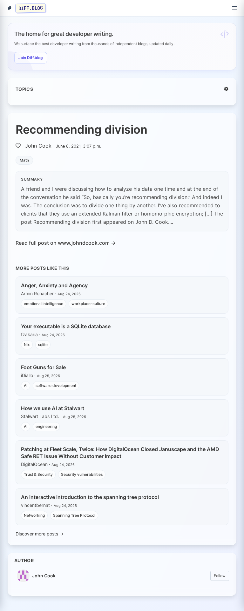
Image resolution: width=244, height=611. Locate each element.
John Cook (38, 146)
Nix (27, 344)
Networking (34, 515)
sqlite (43, 344)
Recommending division (81, 129)
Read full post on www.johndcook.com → (66, 243)
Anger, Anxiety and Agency (54, 285)
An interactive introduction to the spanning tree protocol (90, 497)
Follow (220, 575)
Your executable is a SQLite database (66, 326)
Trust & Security (38, 474)
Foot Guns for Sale (43, 367)
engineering (46, 426)
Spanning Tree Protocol (74, 515)
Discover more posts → (40, 533)
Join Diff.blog (30, 57)
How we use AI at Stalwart (52, 408)
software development (56, 385)
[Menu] (234, 8)
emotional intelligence (43, 303)
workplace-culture (88, 303)
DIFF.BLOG (30, 7)
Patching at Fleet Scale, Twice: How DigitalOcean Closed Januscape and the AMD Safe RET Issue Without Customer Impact (120, 452)
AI (25, 385)
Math (24, 160)
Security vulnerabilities (82, 474)
